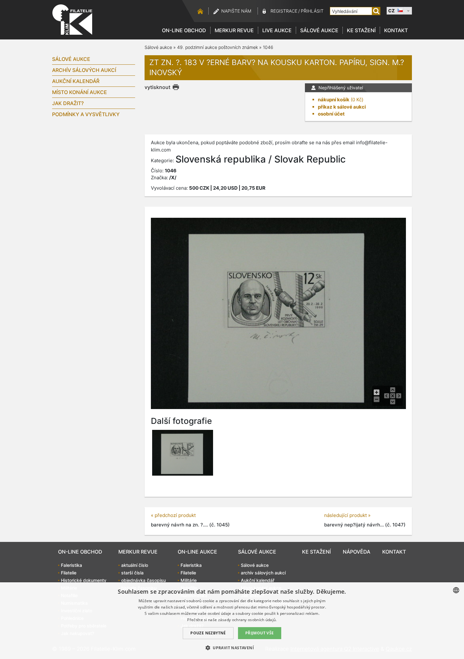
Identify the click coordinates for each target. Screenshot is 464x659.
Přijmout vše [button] (259, 633)
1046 (268, 47)
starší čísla (132, 572)
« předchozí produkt (173, 515)
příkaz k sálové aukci (342, 107)
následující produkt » (347, 515)
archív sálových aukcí (84, 70)
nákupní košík (333, 100)
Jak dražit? (68, 103)
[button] (232, 647)
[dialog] (232, 620)
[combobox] (456, 590)
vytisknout (157, 87)
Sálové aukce (319, 30)
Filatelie (68, 572)
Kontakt (396, 30)
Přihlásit (312, 11)
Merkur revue (234, 30)
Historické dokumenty (83, 580)
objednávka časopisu (143, 580)
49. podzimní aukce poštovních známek (217, 47)
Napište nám (236, 11)
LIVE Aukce (277, 30)
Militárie (189, 580)
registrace (284, 11)
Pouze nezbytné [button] (208, 633)
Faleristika (71, 565)
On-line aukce (197, 552)
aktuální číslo (134, 565)
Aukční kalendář (75, 81)
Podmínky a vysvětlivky (86, 114)
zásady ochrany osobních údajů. (247, 619)
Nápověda (356, 552)
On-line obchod (184, 30)
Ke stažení (361, 30)
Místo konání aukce (79, 92)
